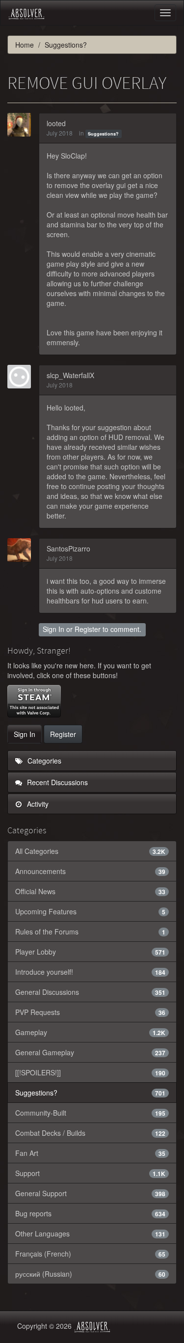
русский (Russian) (90, 1274)
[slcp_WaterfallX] (22, 376)
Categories (43, 761)
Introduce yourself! (90, 972)
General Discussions (90, 992)
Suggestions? (103, 134)
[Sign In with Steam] (34, 701)
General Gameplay (90, 1052)
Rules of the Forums (90, 931)
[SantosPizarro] (22, 550)
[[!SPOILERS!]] (90, 1072)
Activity (37, 804)
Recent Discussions (56, 782)
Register (88, 629)
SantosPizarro (68, 548)
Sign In (53, 629)
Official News (90, 891)
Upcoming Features (90, 911)
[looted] (22, 125)
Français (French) (90, 1254)
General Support (90, 1193)
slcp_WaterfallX (70, 375)
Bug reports (90, 1213)
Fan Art (90, 1153)
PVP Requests (90, 1012)
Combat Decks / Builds (90, 1133)
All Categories (90, 851)
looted (56, 123)
